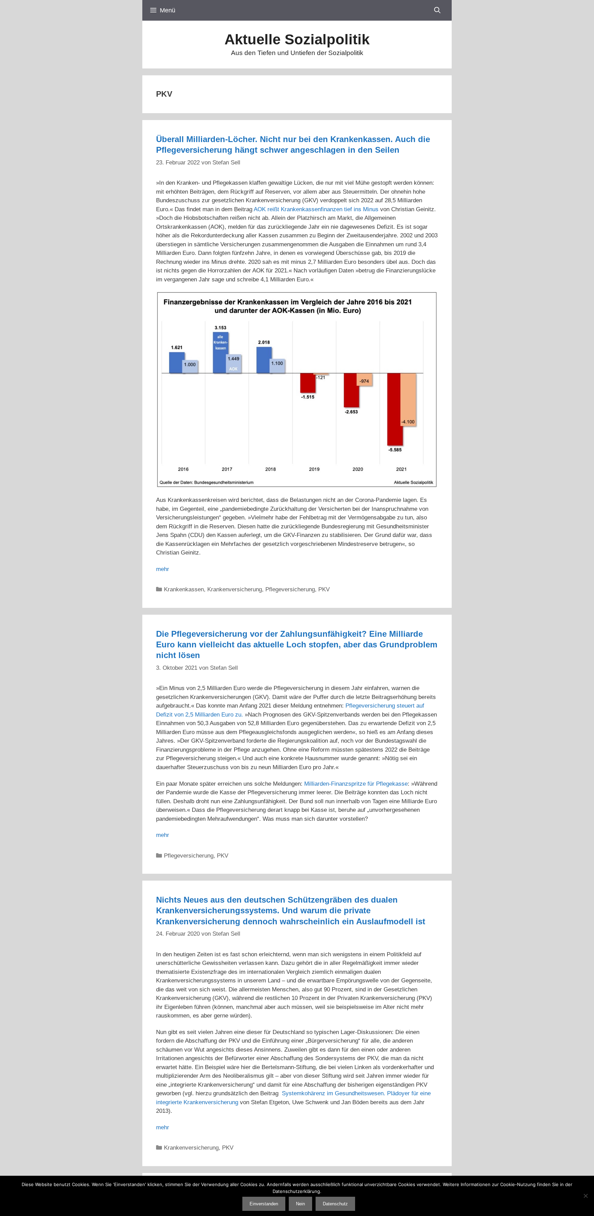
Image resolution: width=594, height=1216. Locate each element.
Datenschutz (335, 1203)
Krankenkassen (184, 589)
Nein (300, 1203)
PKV (324, 589)
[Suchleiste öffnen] (437, 10)
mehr (162, 569)
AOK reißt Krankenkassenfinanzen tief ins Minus (316, 209)
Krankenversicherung (234, 589)
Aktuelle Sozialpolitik (297, 39)
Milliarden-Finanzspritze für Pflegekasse (356, 784)
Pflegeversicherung (290, 589)
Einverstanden (264, 1203)
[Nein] (585, 1195)
